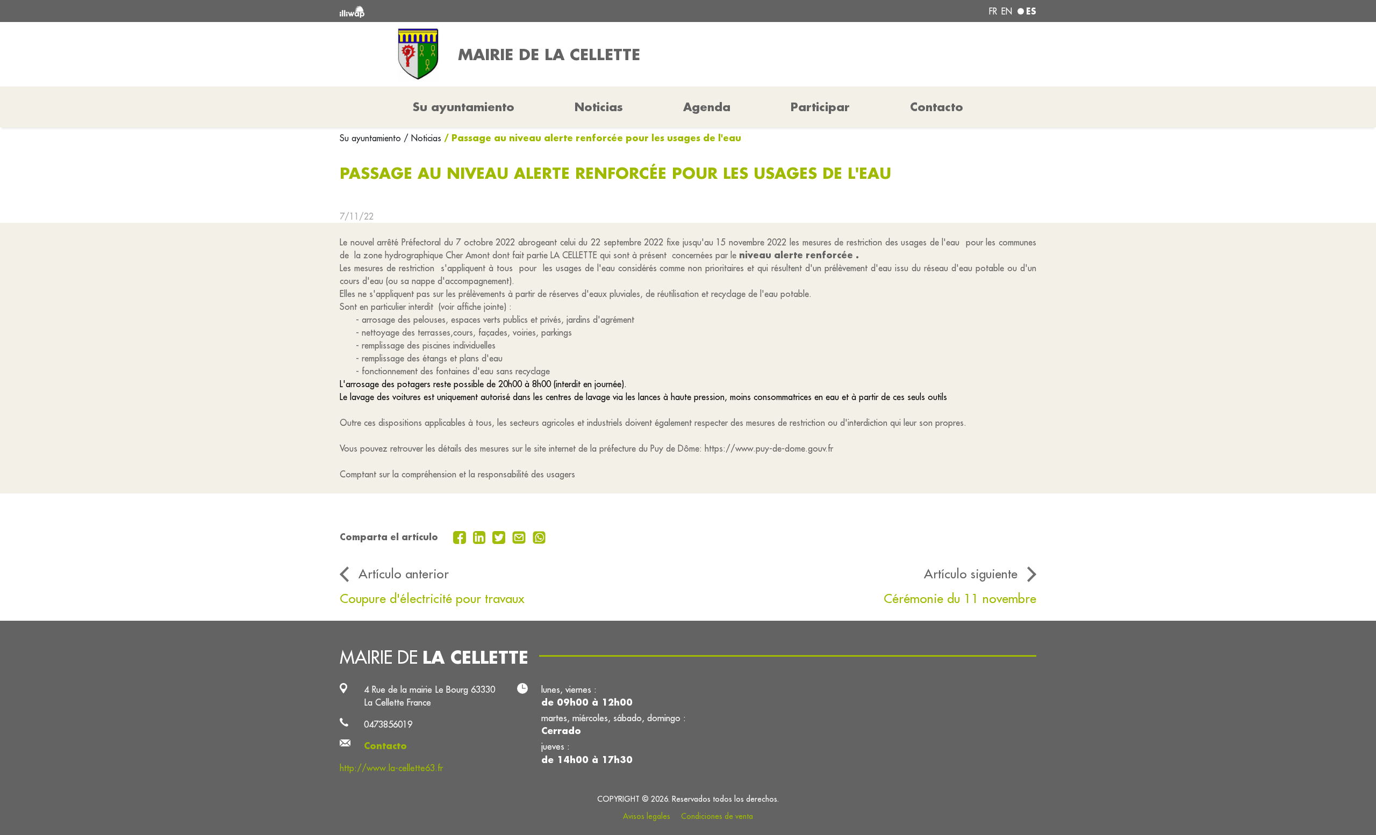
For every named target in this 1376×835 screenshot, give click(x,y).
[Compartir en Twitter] (500, 536)
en (1006, 11)
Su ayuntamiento (372, 138)
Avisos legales (646, 816)
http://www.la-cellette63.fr (391, 767)
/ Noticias (422, 138)
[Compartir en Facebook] (461, 536)
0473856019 (388, 724)
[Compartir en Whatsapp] (539, 536)
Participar (820, 106)
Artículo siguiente (970, 573)
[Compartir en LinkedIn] (481, 536)
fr (993, 11)
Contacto (936, 106)
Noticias (599, 106)
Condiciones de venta (717, 816)
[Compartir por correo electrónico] (520, 536)
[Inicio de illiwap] (481, 11)
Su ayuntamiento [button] (463, 106)
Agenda (706, 106)
